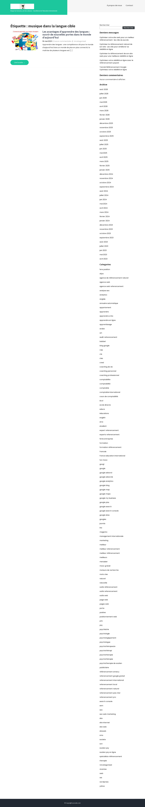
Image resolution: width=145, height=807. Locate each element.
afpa (101, 273)
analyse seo (104, 290)
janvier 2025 (105, 170)
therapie (103, 760)
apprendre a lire (106, 316)
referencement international (112, 680)
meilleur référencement (110, 553)
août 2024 (104, 191)
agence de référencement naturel (114, 278)
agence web (105, 282)
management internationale (111, 536)
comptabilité (105, 384)
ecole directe (105, 405)
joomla (102, 523)
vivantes (103, 769)
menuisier (104, 561)
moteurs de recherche (109, 570)
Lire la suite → (19, 62)
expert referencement (109, 430)
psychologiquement (108, 638)
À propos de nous (114, 5)
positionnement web (108, 616)
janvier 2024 (105, 220)
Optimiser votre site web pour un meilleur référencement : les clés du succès (117, 38)
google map (105, 489)
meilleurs (103, 557)
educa (102, 409)
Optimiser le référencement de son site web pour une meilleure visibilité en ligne (116, 54)
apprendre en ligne (108, 320)
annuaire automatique (109, 303)
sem (101, 705)
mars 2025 (104, 161)
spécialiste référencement (111, 756)
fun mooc (104, 460)
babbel (103, 341)
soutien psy (104, 748)
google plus (104, 502)
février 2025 (105, 165)
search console (106, 701)
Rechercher (105, 25)
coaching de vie (106, 367)
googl (102, 464)
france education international (112, 456)
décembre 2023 (106, 225)
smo (101, 735)
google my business (108, 498)
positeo (103, 612)
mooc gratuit (105, 566)
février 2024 (105, 216)
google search (106, 506)
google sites (105, 515)
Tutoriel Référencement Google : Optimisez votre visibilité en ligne (113, 68)
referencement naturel (109, 688)
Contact (129, 5)
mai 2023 (103, 254)
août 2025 (104, 140)
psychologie (105, 633)
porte (102, 608)
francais (103, 451)
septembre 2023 (106, 237)
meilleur (103, 544)
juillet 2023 (104, 246)
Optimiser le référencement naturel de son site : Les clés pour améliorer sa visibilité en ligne (116, 47)
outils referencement (108, 591)
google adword (106, 472)
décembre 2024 (106, 174)
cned (102, 362)
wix (101, 777)
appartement (105, 307)
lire (101, 528)
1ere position (105, 269)
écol (101, 400)
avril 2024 (104, 208)
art (101, 333)
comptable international (110, 392)
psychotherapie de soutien (111, 663)
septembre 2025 (107, 136)
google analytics (106, 481)
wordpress (104, 782)
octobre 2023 (105, 233)
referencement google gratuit (112, 676)
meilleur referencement (110, 549)
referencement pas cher (110, 693)
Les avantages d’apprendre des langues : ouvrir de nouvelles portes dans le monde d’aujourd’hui (66, 34)
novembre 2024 (106, 178)
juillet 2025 (104, 144)
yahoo (102, 786)
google (102, 468)
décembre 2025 (106, 123)
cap (101, 350)
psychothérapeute (107, 646)
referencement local (108, 684)
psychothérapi (106, 650)
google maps (105, 494)
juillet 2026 (104, 93)
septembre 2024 (107, 187)
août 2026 (104, 89)
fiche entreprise (106, 439)
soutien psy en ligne (108, 752)
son (101, 744)
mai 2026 (103, 102)
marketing (104, 540)
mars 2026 (104, 110)
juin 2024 (103, 199)
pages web (104, 604)
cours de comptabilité (109, 396)
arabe (102, 328)
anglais (102, 299)
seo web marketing (108, 714)
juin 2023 (103, 250)
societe (103, 739)
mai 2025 (103, 153)
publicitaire (104, 667)
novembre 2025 (106, 127)
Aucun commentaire (62, 41)
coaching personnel (108, 371)
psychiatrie (104, 629)
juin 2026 (103, 98)
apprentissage (106, 324)
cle (101, 354)
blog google (104, 345)
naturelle (103, 583)
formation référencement (110, 447)
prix (101, 621)
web (101, 773)
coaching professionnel (109, 375)
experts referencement (110, 434)
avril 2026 (104, 106)
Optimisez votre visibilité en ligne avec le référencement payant (116, 61)
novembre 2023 (106, 229)
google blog (104, 485)
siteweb (103, 731)
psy (101, 625)
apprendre (104, 312)
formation (104, 443)
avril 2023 (103, 259)
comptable (104, 388)
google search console (109, 511)
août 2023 (104, 242)
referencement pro (108, 697)
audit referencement (108, 337)
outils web (104, 595)
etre (101, 422)
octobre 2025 (105, 132)
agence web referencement (111, 286)
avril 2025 (104, 157)
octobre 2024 (105, 182)
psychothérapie (106, 659)
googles (103, 519)
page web (104, 600)
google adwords (106, 477)
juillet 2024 (104, 195)
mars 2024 (104, 212)
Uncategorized (80, 41)
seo (101, 710)
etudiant (103, 426)
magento (103, 532)
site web (103, 727)
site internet (105, 722)
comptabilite (105, 379)
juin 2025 (103, 148)
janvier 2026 (105, 119)
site (101, 718)
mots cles (104, 574)
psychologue (105, 642)
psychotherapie (106, 655)
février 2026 (105, 115)
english (102, 417)
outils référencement (108, 587)
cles (101, 358)
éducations (104, 413)
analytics (103, 295)
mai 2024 (103, 204)
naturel (103, 578)
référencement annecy (109, 672)
